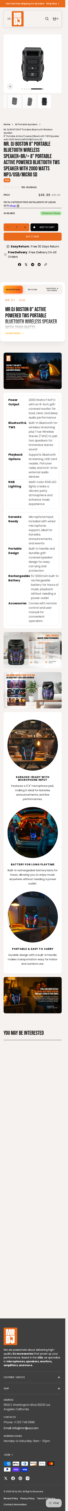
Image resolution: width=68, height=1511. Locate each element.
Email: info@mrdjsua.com (21, 1428)
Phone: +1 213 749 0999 (19, 1422)
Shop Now (51, 3)
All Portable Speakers (26, 124)
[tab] (13, 289)
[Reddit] (39, 264)
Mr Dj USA (17, 1491)
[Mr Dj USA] (18, 18)
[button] (9, 19)
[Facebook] (19, 264)
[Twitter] (26, 264)
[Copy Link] (46, 264)
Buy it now (32, 236)
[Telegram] (32, 264)
